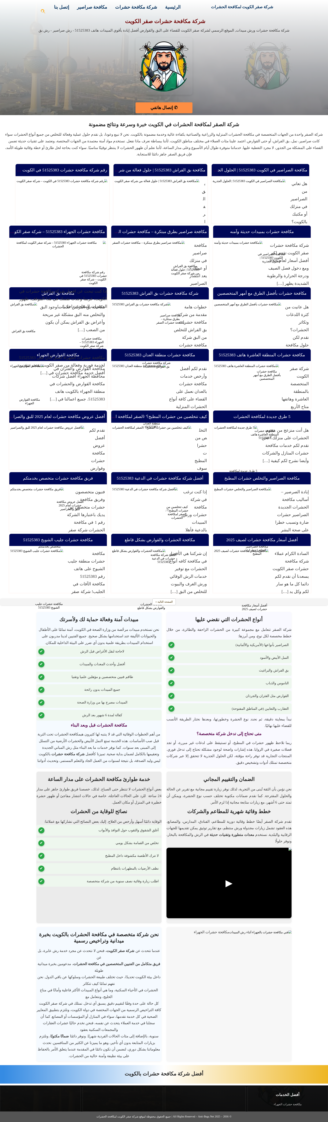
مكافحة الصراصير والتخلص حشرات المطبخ (262, 478)
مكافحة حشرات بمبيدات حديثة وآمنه (262, 231)
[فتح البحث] (43, 12)
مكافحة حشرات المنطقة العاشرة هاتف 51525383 (262, 355)
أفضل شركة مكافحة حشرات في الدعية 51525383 (160, 478)
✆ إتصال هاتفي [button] (164, 107)
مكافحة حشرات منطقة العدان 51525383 (160, 355)
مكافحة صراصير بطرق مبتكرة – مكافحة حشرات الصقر (159, 231)
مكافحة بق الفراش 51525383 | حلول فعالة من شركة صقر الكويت (148, 170)
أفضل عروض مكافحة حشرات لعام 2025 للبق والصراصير (55, 416)
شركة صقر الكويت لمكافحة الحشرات (242, 7)
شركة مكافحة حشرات (136, 7)
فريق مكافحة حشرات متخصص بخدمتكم (58, 478)
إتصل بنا (61, 7)
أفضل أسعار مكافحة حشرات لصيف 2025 (262, 539)
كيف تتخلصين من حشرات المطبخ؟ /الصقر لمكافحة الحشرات (153, 416)
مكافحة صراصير (92, 7)
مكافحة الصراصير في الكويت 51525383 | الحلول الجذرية (258, 170)
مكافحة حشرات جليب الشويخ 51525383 (58, 539)
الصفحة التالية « (164, 601)
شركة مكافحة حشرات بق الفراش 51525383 (160, 293)
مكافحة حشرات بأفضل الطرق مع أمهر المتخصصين (262, 293)
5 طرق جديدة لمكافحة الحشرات (261, 416)
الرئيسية (173, 7)
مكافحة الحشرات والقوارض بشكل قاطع (160, 539)
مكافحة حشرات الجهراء (288, 1104)
